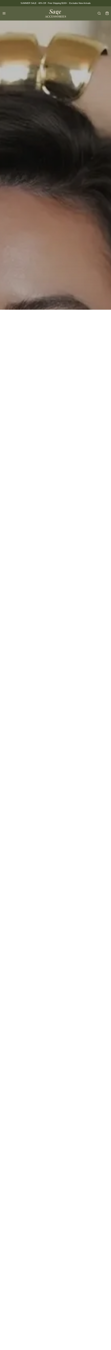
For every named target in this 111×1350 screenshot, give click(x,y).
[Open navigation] (4, 13)
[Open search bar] (99, 13)
